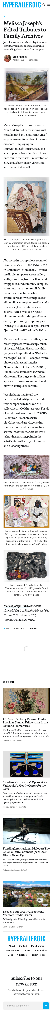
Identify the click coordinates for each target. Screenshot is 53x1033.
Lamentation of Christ (18, 367)
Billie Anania (19, 56)
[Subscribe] (46, 1005)
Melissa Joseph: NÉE (16, 606)
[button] (37, 946)
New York (19, 628)
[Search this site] (43, 4)
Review (33, 628)
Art (6, 16)
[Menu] (48, 4)
